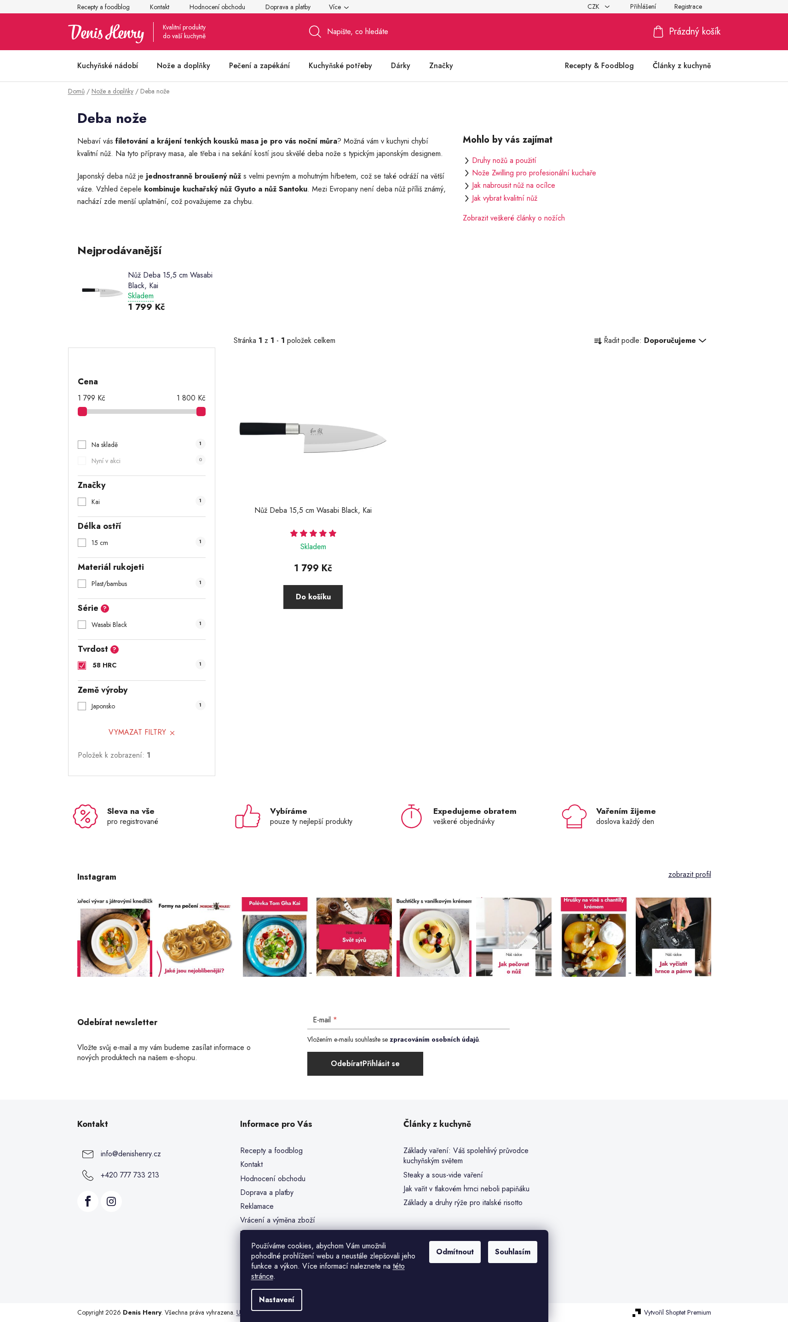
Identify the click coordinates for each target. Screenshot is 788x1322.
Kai (146, 501)
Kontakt (159, 7)
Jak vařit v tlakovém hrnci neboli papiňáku (466, 1189)
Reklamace (257, 1206)
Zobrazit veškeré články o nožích (514, 218)
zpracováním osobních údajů (434, 1039)
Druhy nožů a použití (504, 160)
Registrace (688, 6)
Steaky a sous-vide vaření (443, 1175)
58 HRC (147, 665)
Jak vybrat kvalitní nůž (504, 198)
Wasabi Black (146, 624)
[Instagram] (111, 1201)
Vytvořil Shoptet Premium (677, 1312)
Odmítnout (455, 1252)
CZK (594, 6)
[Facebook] (87, 1201)
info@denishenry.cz (131, 1153)
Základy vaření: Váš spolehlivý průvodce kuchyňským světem (466, 1156)
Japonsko (146, 706)
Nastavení (276, 1299)
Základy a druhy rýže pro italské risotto (463, 1203)
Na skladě (146, 444)
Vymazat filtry (137, 732)
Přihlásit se (381, 1063)
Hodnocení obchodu (217, 7)
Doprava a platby (288, 7)
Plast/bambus (146, 583)
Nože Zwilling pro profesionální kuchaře (534, 173)
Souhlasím (512, 1252)
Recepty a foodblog (103, 7)
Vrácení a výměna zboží (277, 1220)
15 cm (146, 542)
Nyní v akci (147, 460)
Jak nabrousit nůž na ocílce (513, 185)
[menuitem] (107, 65)
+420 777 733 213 (130, 1175)
